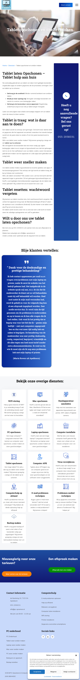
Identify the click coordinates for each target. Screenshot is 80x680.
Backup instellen (12, 662)
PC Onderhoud (11, 636)
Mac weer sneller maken (15, 649)
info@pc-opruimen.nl (17, 609)
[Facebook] (43, 636)
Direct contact (65, 5)
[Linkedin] (48, 636)
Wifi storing (45, 615)
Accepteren (37, 672)
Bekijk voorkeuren (69, 672)
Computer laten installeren (50, 611)
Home (4, 65)
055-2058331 (66, 136)
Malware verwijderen (49, 607)
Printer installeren (47, 620)
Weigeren (53, 672)
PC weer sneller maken (14, 654)
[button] (76, 655)
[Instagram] (53, 636)
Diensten (11, 65)
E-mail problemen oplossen (51, 598)
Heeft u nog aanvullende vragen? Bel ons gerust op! (69, 117)
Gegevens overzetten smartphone (53, 624)
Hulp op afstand (47, 603)
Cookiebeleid (47, 676)
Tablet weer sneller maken (15, 641)
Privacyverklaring (57, 676)
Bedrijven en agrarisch (14, 658)
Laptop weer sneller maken (16, 645)
